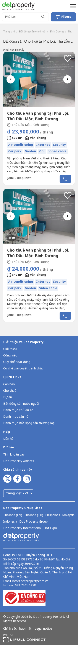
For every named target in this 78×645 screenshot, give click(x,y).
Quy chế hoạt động (16, 362)
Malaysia (68, 515)
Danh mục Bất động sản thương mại (29, 423)
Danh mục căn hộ (15, 416)
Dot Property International (22, 528)
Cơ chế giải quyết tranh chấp (23, 368)
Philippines (52, 515)
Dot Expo (50, 528)
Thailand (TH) (33, 515)
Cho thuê (9, 390)
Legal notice (43, 629)
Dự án (7, 397)
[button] (72, 6)
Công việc (10, 355)
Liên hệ (8, 438)
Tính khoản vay (13, 454)
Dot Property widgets (18, 461)
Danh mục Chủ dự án (18, 410)
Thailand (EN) (12, 515)
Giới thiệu (10, 349)
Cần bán (9, 384)
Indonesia (10, 522)
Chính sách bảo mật (17, 629)
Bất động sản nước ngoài (21, 403)
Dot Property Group (33, 522)
